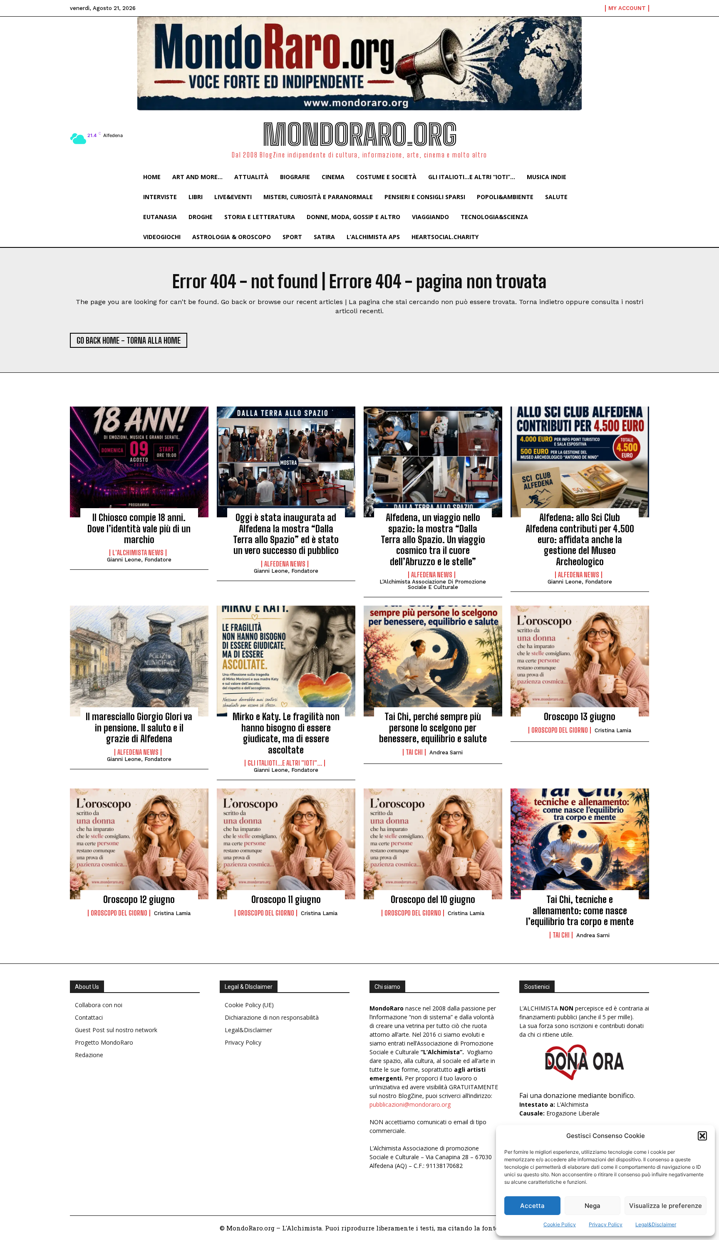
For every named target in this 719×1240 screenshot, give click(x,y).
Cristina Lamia (613, 730)
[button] (702, 1136)
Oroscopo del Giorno (559, 730)
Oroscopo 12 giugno (139, 899)
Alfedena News (284, 564)
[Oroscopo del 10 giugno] (433, 843)
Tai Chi (414, 752)
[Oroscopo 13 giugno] (580, 661)
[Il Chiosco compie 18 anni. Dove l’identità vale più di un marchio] (139, 462)
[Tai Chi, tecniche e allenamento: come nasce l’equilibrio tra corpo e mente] (580, 843)
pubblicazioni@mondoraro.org (410, 1104)
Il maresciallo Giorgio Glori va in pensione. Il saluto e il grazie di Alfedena (139, 727)
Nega (592, 1206)
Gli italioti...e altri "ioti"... (285, 763)
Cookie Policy (559, 1224)
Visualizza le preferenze (665, 1206)
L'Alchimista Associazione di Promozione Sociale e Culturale (432, 584)
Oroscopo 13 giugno (579, 716)
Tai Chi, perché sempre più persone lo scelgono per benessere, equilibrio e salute (433, 727)
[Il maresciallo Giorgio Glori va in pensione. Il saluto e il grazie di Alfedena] (139, 661)
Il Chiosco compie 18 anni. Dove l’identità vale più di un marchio (139, 528)
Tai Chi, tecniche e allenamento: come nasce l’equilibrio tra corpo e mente (580, 910)
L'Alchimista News (138, 552)
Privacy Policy (605, 1224)
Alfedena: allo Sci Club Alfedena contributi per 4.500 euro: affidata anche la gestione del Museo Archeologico (580, 539)
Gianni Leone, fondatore (139, 559)
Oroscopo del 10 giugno (433, 899)
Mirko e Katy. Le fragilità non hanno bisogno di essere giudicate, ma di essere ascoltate (286, 733)
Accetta (532, 1206)
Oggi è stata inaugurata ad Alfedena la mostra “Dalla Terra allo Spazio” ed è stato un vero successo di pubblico (286, 534)
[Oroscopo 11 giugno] (286, 843)
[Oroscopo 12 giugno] (139, 843)
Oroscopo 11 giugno (286, 899)
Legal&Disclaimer (655, 1224)
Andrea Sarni (446, 752)
